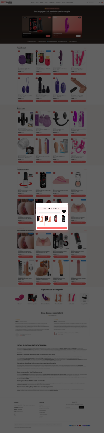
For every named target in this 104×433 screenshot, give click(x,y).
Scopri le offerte (52, 228)
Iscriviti (64, 211)
